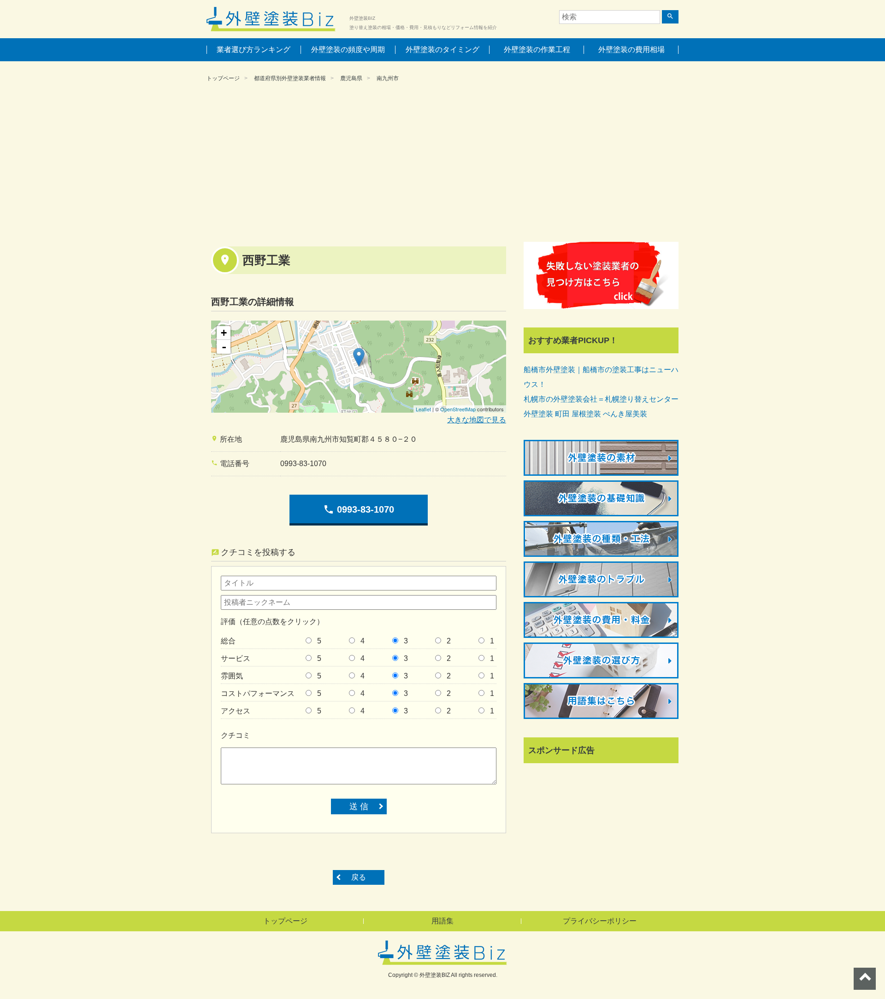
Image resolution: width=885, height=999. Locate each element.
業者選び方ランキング (253, 49)
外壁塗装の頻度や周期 (348, 49)
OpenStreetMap (458, 409)
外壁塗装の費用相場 (631, 49)
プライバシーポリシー (600, 921)
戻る (358, 877)
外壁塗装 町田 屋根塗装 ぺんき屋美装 (585, 414)
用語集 (442, 921)
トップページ (223, 78)
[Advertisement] (442, 163)
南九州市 (388, 78)
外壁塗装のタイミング (442, 49)
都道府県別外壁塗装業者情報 (290, 78)
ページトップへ (865, 979)
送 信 (358, 806)
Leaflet (423, 409)
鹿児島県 (351, 78)
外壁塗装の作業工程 (537, 49)
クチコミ (235, 735)
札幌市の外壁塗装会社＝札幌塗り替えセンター (601, 399)
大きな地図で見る (476, 420)
